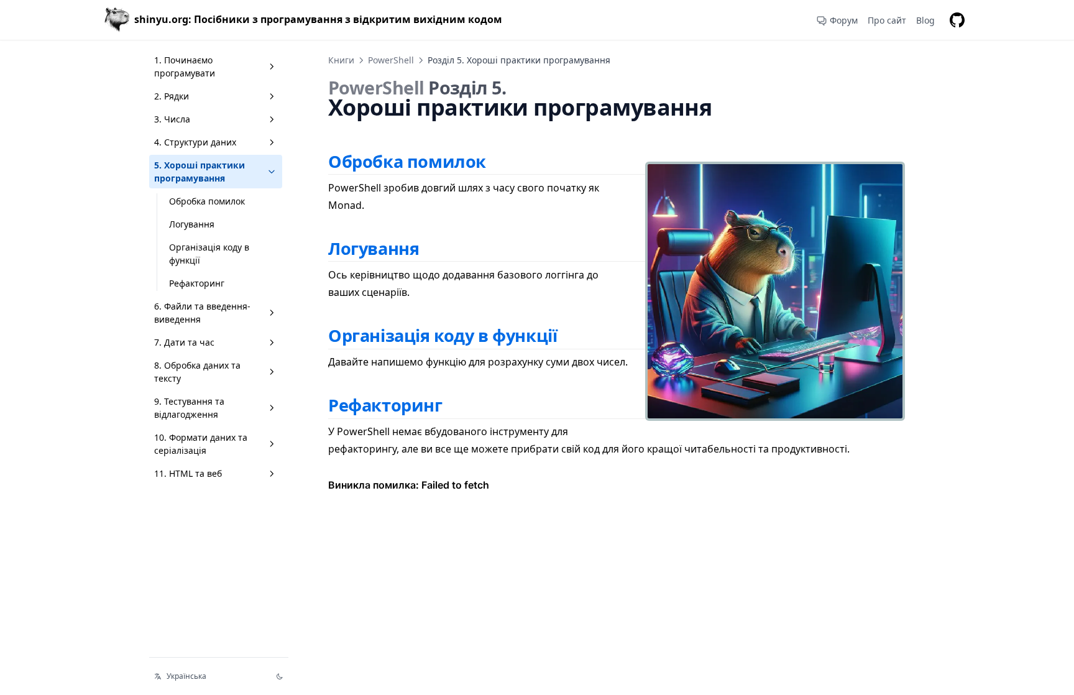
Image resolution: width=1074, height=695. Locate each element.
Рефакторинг (196, 283)
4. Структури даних (195, 142)
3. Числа (172, 119)
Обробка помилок (207, 201)
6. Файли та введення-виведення (202, 312)
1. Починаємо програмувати (184, 66)
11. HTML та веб (188, 473)
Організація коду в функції (209, 253)
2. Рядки (171, 96)
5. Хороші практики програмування (199, 171)
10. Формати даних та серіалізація (200, 443)
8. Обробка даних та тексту (197, 371)
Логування (191, 224)
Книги (341, 60)
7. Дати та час (184, 342)
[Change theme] (279, 676)
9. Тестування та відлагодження (189, 407)
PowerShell (391, 60)
